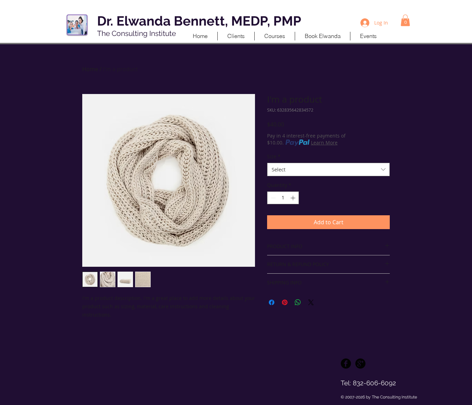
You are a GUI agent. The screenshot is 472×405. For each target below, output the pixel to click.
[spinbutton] (283, 198)
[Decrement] (272, 198)
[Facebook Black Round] (346, 363)
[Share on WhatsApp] (298, 302)
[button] (405, 20)
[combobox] (328, 169)
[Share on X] (311, 302)
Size (274, 156)
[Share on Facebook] (271, 302)
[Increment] (293, 198)
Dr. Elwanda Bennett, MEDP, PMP (199, 21)
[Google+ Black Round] (360, 363)
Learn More (324, 142)
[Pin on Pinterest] (285, 302)
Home (90, 69)
